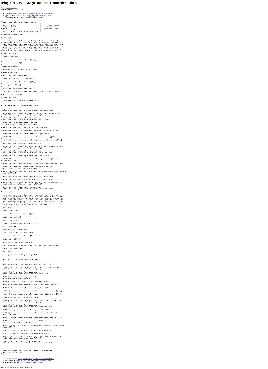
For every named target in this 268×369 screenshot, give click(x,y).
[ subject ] (34, 17)
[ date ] (22, 17)
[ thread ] (28, 17)
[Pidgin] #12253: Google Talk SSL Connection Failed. (36, 13)
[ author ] (41, 17)
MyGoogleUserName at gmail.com (15, 124)
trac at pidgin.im (11, 8)
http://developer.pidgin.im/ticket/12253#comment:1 (32, 350)
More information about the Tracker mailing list (16, 367)
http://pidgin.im (14, 352)
